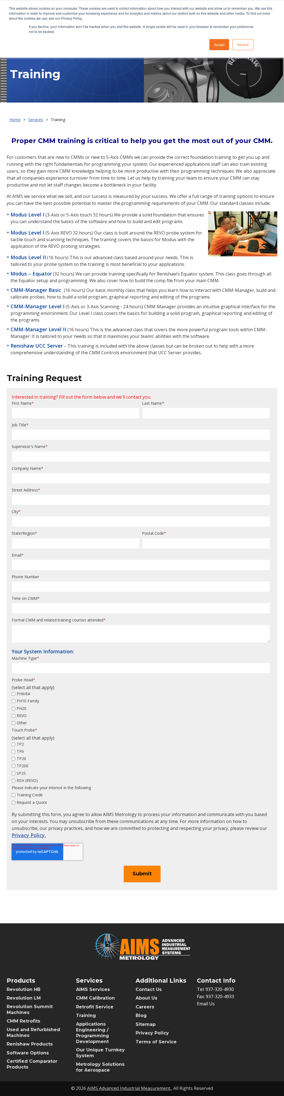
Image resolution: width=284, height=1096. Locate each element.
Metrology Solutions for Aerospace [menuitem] (100, 1067)
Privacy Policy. (29, 835)
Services (35, 119)
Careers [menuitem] (145, 1007)
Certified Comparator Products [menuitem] (32, 1064)
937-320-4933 (220, 996)
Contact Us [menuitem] (149, 989)
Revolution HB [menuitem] (23, 989)
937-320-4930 (220, 989)
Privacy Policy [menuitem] (152, 1033)
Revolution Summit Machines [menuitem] (30, 1009)
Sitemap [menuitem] (146, 1024)
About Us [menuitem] (146, 998)
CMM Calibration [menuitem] (95, 998)
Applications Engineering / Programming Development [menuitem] (92, 1032)
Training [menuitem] (86, 1015)
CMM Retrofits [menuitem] (23, 1021)
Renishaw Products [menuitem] (30, 1044)
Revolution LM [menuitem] (24, 998)
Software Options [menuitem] (28, 1053)
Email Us (206, 1004)
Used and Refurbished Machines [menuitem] (33, 1032)
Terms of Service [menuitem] (156, 1041)
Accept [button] (219, 44)
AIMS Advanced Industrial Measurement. (129, 1088)
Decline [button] (243, 44)
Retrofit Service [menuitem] (94, 1007)
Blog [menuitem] (141, 1015)
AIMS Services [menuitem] (93, 989)
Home (15, 119)
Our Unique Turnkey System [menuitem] (100, 1052)
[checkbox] (141, 708)
